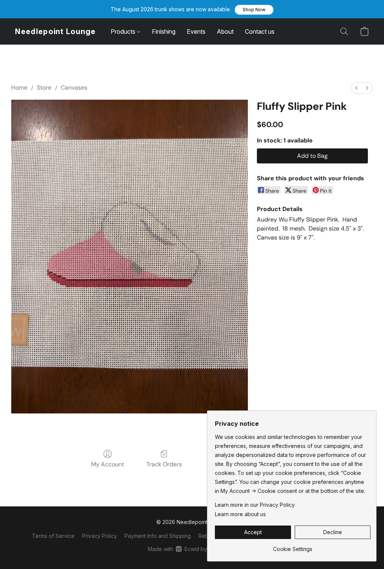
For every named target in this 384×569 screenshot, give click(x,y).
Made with (192, 549)
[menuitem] (356, 87)
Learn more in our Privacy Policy (255, 505)
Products (124, 31)
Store (44, 87)
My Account (107, 464)
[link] (292, 546)
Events (196, 31)
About (225, 31)
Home (19, 87)
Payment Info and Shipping (157, 536)
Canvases (74, 87)
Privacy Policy (99, 536)
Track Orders (164, 464)
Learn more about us (240, 514)
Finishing (164, 31)
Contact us (259, 31)
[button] (254, 10)
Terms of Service (53, 536)
